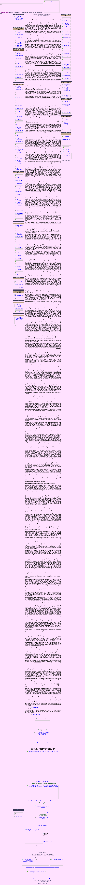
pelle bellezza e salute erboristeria (42, 781)
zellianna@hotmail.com (47, 841)
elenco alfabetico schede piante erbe (34, 800)
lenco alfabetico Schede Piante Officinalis (43, 867)
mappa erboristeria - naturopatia (42, 812)
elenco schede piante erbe (42, 825)
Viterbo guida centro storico (38, 878)
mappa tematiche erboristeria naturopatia (50, 800)
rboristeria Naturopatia (30, 867)
